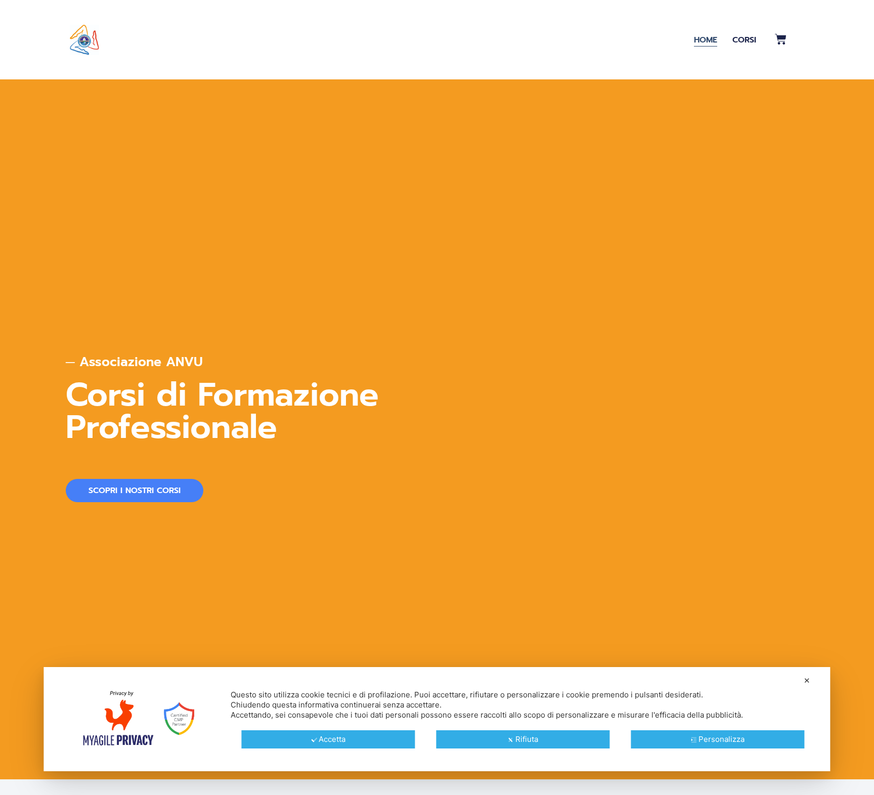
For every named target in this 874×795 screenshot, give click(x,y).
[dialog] (436, 719)
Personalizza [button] (721, 739)
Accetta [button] (332, 739)
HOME (705, 40)
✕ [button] (807, 680)
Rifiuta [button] (526, 739)
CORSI (744, 40)
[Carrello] (780, 39)
